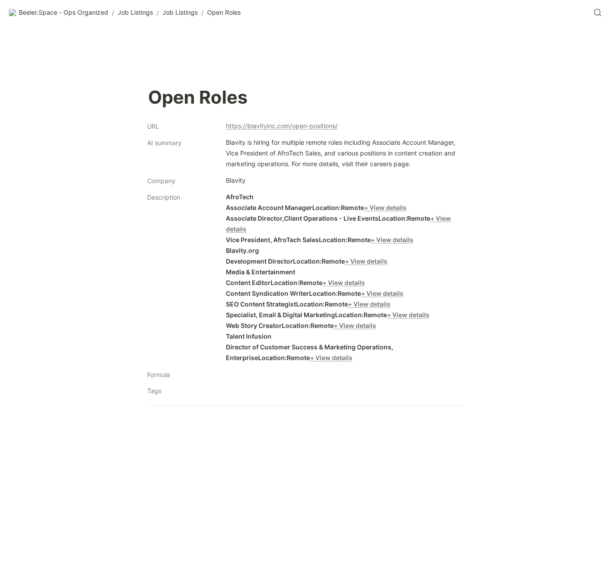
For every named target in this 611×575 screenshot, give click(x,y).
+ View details (385, 207)
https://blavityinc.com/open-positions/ (282, 126)
